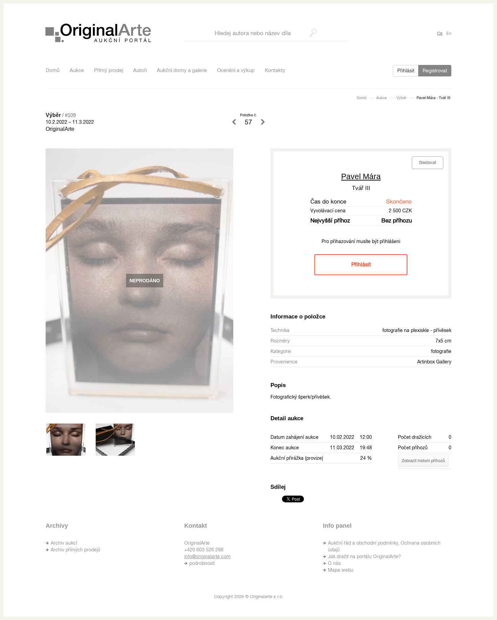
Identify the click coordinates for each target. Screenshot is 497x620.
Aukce (77, 70)
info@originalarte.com (207, 556)
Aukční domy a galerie (182, 70)
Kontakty (275, 70)
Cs (440, 33)
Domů (53, 70)
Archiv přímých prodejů (75, 549)
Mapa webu (340, 570)
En (448, 33)
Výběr (402, 98)
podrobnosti (202, 563)
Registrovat (435, 70)
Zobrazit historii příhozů (423, 460)
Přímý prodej (108, 70)
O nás (334, 563)
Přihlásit (405, 70)
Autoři (140, 70)
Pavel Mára (361, 176)
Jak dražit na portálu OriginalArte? (364, 556)
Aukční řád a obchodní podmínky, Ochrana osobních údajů (384, 546)
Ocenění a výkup (236, 70)
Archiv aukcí (64, 543)
